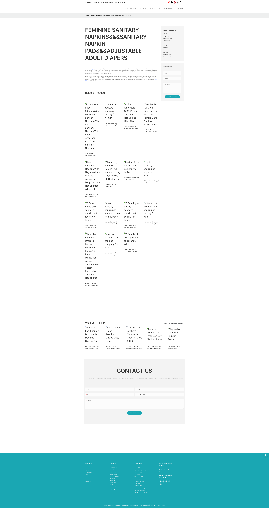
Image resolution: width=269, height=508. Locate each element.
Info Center (88, 479)
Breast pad (180, 323)
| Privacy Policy (160, 505)
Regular (166, 323)
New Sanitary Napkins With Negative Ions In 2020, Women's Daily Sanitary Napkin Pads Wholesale (91, 195)
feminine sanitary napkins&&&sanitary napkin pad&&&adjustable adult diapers (111, 15)
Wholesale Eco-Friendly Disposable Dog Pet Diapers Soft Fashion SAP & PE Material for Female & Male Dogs (93, 347)
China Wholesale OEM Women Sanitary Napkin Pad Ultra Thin (131, 127)
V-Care (87, 15)
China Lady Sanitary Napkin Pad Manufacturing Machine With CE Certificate (112, 185)
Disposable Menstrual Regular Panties (174, 347)
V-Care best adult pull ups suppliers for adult (130, 250)
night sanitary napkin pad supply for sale (151, 182)
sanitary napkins (93, 68)
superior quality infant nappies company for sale (111, 254)
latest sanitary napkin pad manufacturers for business (111, 223)
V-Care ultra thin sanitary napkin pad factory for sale (151, 223)
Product (87, 470)
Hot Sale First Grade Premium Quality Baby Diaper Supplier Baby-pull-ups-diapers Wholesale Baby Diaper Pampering (113, 347)
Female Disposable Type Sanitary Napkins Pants (154, 347)
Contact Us (88, 481)
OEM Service (88, 472)
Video (86, 476)
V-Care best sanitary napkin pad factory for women (111, 124)
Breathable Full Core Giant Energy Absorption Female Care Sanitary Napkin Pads (151, 131)
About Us (87, 474)
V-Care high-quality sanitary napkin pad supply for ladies (130, 226)
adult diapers (115, 68)
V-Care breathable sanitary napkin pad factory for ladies (91, 226)
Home (86, 467)
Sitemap (153, 505)
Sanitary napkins (173, 323)
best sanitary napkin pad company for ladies (131, 178)
